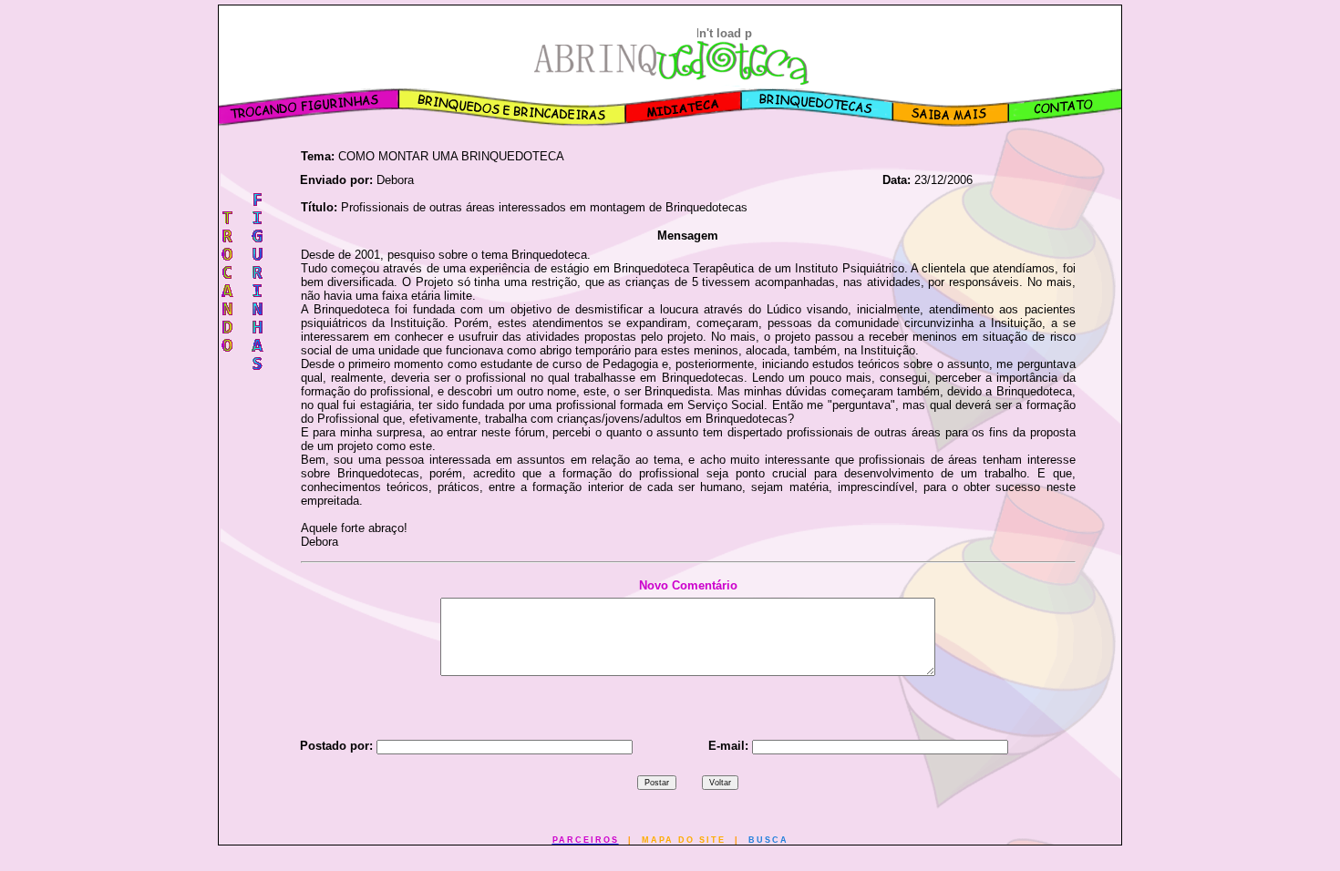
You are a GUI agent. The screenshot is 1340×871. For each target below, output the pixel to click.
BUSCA (768, 840)
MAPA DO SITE (684, 840)
